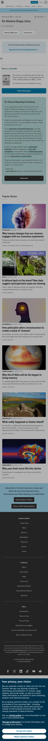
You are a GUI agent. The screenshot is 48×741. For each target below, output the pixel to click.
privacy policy (15, 715)
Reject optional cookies (24, 737)
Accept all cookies (24, 731)
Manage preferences (11, 722)
